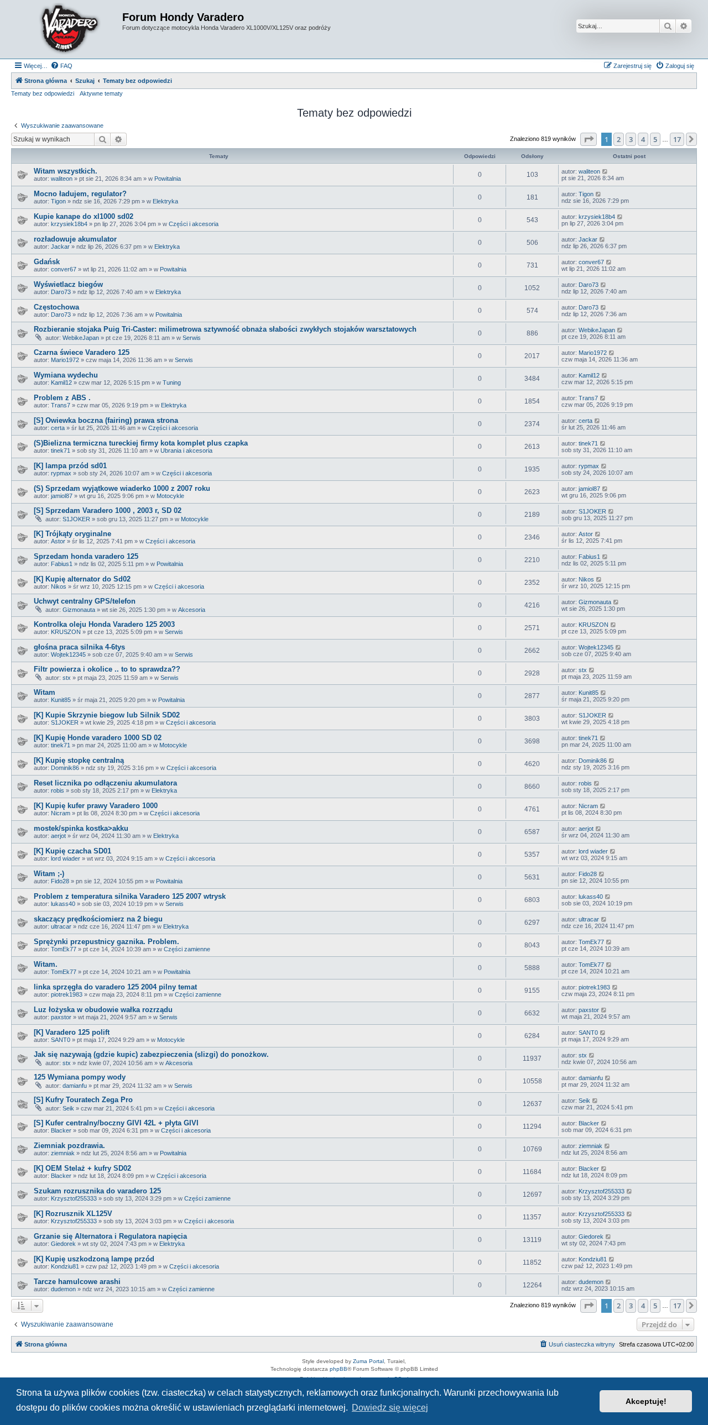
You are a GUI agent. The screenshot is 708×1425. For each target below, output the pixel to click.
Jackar (60, 246)
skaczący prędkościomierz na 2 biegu (98, 919)
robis (57, 790)
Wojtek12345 (68, 654)
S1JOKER (76, 519)
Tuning (172, 382)
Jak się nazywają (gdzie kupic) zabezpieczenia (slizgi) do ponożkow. (151, 1054)
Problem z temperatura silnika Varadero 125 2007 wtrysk (130, 896)
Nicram (60, 813)
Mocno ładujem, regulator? (80, 194)
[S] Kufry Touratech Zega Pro (83, 1100)
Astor (58, 541)
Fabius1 (61, 563)
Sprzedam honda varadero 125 (86, 556)
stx (67, 677)
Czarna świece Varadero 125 (81, 352)
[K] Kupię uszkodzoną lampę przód (94, 1259)
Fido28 (60, 881)
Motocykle (170, 496)
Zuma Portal (368, 1361)
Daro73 (61, 292)
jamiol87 (61, 496)
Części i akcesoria (193, 224)
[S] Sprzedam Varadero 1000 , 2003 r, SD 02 (107, 510)
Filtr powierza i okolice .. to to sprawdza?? (107, 669)
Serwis (192, 337)
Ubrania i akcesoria (186, 450)
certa (58, 428)
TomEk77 (63, 949)
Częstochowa (56, 307)
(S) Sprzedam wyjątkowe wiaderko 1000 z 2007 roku (122, 488)
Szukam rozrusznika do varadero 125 (97, 1191)
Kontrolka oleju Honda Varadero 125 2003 (104, 624)
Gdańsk (47, 262)
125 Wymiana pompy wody (80, 1077)
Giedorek (63, 1243)
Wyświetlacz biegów (68, 284)
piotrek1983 (66, 994)
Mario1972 (65, 360)
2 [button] (619, 139)
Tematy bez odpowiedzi (42, 93)
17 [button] (677, 139)
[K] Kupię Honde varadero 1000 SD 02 (98, 738)
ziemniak (63, 1153)
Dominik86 (65, 767)
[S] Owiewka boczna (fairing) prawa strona (106, 420)
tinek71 (60, 450)
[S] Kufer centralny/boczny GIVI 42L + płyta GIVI (116, 1123)
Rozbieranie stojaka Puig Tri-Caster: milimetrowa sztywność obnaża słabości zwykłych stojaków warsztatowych (225, 329)
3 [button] (631, 139)
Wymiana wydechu (66, 375)
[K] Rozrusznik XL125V (73, 1213)
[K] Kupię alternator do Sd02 (82, 579)
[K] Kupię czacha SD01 (72, 851)
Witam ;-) (49, 873)
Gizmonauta (79, 609)
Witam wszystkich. (65, 171)
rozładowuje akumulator (75, 239)
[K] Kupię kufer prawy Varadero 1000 (96, 805)
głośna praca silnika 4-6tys (79, 647)
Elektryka (165, 201)
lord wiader (65, 858)
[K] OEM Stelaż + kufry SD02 (82, 1168)
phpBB (338, 1369)
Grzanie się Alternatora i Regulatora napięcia (110, 1236)
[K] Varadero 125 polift (72, 1032)
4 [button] (643, 139)
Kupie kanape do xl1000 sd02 (83, 216)
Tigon (58, 201)
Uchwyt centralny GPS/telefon (85, 601)
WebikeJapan (81, 337)
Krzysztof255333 (74, 1198)
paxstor (61, 1017)
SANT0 (60, 1039)
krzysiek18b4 (69, 224)
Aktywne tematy (101, 93)
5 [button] (655, 139)
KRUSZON (66, 631)
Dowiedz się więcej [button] (390, 1407)
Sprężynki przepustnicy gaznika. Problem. (106, 941)
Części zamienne (187, 949)
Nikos (58, 586)
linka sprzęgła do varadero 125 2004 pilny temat (115, 987)
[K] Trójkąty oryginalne (72, 534)
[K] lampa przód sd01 (70, 466)
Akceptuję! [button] (646, 1401)
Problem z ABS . (62, 398)
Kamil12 (61, 382)
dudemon (63, 1289)
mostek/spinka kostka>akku (81, 828)
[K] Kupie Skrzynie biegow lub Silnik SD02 (107, 715)
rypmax (61, 473)
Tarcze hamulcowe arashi (77, 1281)
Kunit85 (61, 699)
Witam (44, 692)
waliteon (61, 178)
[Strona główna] (68, 29)
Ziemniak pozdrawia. (69, 1145)
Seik (68, 1108)
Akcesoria (191, 609)
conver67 (63, 269)
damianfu (75, 1085)
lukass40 (63, 903)
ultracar (61, 926)
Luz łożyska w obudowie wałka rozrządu (103, 1009)
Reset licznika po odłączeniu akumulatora (105, 783)
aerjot (58, 835)
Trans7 (60, 405)
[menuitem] (61, 65)
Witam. (46, 964)
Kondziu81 (65, 1266)
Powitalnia (167, 178)
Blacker (61, 1130)
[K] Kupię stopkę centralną (79, 760)
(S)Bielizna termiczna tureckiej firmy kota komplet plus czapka (141, 443)
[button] (588, 139)
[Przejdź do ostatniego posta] (605, 171)
